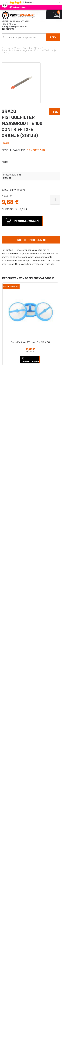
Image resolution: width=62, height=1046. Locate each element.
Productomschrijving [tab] (31, 240)
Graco (6, 143)
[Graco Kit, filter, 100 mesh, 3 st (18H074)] (30, 310)
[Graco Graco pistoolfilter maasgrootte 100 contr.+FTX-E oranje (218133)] (21, 82)
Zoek (53, 37)
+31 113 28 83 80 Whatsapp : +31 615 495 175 (16, 22)
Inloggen (8, 28)
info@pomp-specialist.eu (14, 26)
